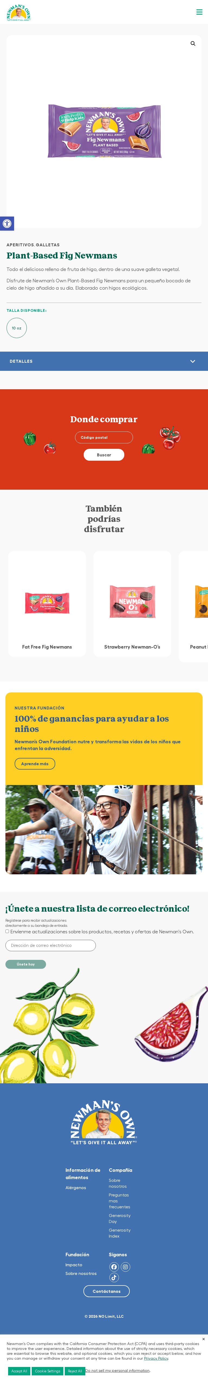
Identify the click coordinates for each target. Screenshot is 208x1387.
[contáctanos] (106, 1292)
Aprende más (34, 763)
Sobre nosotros (81, 1273)
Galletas (48, 244)
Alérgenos (76, 1187)
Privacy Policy (156, 1358)
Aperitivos (20, 244)
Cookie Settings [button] (47, 1371)
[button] (7, 224)
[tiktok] (114, 1277)
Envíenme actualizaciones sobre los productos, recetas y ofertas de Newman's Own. (102, 931)
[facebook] (114, 1267)
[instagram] (125, 1267)
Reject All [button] (75, 1371)
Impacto (74, 1264)
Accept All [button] (19, 1371)
